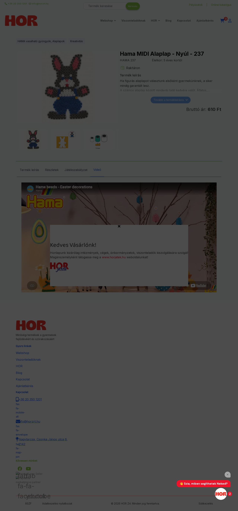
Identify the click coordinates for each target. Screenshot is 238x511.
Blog (168, 20)
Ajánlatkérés (205, 20)
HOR (154, 20)
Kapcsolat (184, 20)
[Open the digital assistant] (221, 494)
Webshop (106, 20)
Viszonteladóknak (133, 20)
